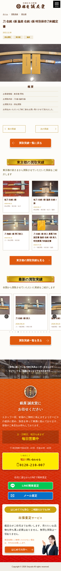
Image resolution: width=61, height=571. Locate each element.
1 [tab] (9, 331)
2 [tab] (12, 331)
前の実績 (12, 129)
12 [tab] (40, 331)
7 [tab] (26, 331)
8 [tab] (29, 331)
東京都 (23, 14)
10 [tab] (35, 331)
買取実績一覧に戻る (30, 143)
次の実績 (44, 129)
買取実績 (14, 14)
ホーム (5, 14)
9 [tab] (32, 331)
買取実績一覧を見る (30, 340)
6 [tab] (23, 331)
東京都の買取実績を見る (30, 260)
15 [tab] (49, 331)
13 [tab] (43, 331)
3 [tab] (15, 331)
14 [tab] (46, 331)
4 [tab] (18, 331)
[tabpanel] (30, 312)
